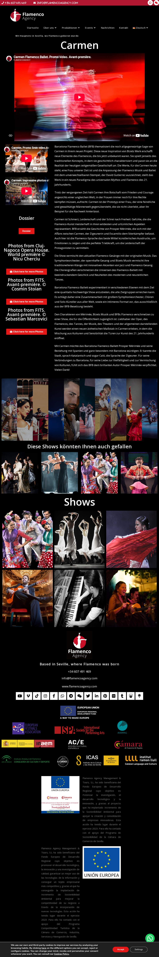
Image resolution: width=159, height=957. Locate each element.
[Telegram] (71, 696)
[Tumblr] (122, 696)
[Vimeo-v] (28, 696)
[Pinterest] (105, 696)
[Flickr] (114, 696)
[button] (150, 938)
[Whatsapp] (150, 2)
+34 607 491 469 (79, 671)
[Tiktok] (37, 696)
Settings (139, 949)
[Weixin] (156, 2)
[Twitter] (88, 696)
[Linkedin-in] (96, 696)
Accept (120, 949)
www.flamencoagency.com (79, 686)
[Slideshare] (131, 696)
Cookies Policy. (61, 953)
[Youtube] (20, 696)
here (43, 948)
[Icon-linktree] (139, 696)
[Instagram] (45, 696)
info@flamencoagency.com (79, 678)
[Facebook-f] (54, 696)
